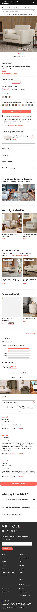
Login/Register (5, 588)
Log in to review (30, 333)
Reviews (21, 572)
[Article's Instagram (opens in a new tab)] (3, 531)
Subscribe (7, 548)
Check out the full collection (20, 255)
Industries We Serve (24, 595)
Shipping (4, 561)
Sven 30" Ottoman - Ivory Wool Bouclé (20, 136)
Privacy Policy (13, 603)
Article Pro (21, 588)
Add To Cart (16, 111)
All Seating (9, 14)
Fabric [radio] (5, 89)
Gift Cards (21, 561)
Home (3, 14)
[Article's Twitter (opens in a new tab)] (15, 531)
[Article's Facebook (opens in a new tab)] (11, 531)
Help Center (5, 558)
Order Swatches (30, 102)
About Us (21, 568)
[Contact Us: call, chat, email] (25, 7)
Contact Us (5, 576)
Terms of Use (5, 603)
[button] (25, 7)
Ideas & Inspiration (24, 558)
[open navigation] (3, 7)
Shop (27, 604)
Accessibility (22, 604)
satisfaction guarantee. (16, 125)
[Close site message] (33, 2)
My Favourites (5, 592)
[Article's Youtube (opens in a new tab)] (20, 531)
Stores (20, 579)
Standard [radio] (15, 82)
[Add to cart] (31, 136)
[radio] (3, 97)
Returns (4, 565)
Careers (21, 576)
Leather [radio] (14, 89)
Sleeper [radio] (5, 82)
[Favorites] (31, 7)
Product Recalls (6, 568)
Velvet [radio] (23, 89)
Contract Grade (23, 592)
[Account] (28, 7)
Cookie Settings (13, 604)
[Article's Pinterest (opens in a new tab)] (7, 531)
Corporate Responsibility (8, 572)
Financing (21, 565)
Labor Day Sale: (6, 1)
